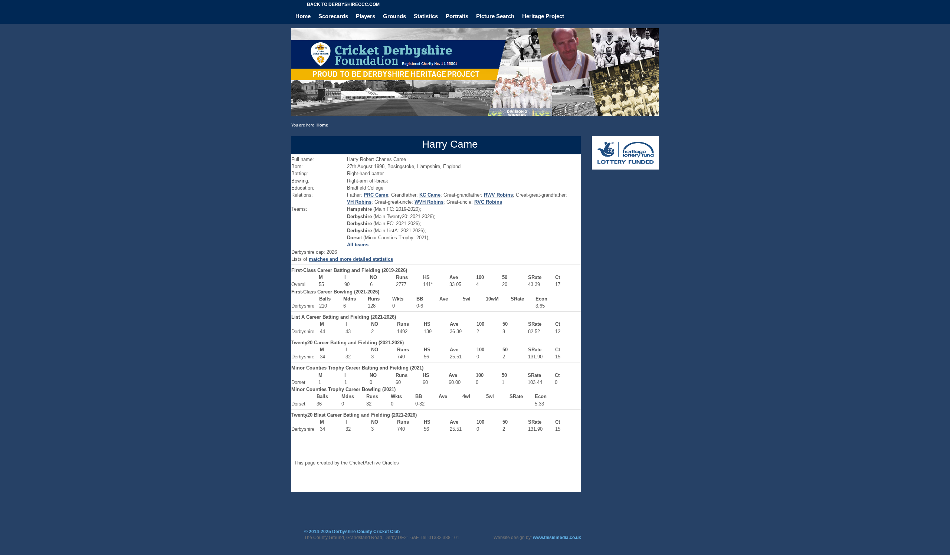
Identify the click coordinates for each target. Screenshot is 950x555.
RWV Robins (498, 195)
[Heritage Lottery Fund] (625, 168)
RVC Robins (488, 202)
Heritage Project (543, 16)
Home (303, 16)
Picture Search (495, 16)
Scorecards (333, 16)
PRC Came (376, 195)
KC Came (429, 195)
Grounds (394, 16)
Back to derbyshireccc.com (343, 4)
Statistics (426, 16)
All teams (357, 244)
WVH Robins (429, 202)
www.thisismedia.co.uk (557, 537)
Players (365, 16)
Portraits (457, 16)
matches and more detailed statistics (351, 259)
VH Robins (359, 202)
